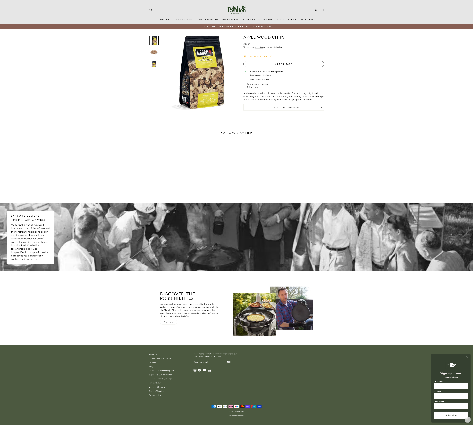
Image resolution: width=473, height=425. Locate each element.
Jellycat (292, 19)
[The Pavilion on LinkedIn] (209, 370)
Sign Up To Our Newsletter (160, 375)
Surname (438, 391)
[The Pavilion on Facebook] (199, 370)
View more (168, 322)
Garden (164, 19)
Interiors (249, 19)
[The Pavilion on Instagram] (195, 370)
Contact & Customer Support (161, 370)
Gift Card (307, 19)
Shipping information (283, 107)
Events (280, 19)
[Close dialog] (467, 357)
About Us (153, 354)
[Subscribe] (228, 362)
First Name (439, 381)
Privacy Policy (155, 383)
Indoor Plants (230, 19)
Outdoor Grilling (207, 19)
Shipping (259, 47)
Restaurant (265, 19)
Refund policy (155, 395)
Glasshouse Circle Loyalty (160, 358)
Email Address (440, 401)
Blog (151, 366)
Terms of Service (156, 391)
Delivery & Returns (157, 387)
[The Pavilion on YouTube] (204, 370)
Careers (152, 362)
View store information (259, 79)
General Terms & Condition (160, 379)
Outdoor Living (182, 19)
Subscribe (450, 415)
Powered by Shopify (236, 415)
